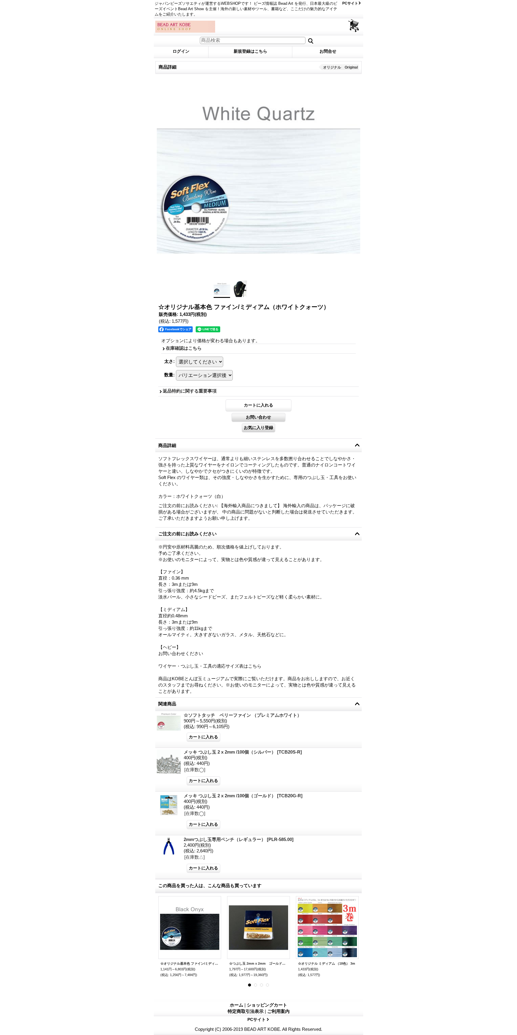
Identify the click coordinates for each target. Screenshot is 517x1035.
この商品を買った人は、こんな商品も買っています (209, 885)
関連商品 (167, 703)
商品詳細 (167, 445)
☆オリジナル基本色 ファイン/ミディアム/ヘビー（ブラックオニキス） (189, 963)
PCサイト (350, 3)
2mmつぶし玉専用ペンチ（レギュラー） (239, 839)
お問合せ (328, 51)
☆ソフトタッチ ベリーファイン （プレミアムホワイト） (243, 715)
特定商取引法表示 (246, 1011)
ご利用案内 (278, 1011)
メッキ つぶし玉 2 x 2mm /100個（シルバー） (243, 751)
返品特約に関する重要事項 (190, 390)
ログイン (181, 51)
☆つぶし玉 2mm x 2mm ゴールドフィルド (258, 963)
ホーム (236, 1004)
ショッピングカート (354, 26)
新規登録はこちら (250, 51)
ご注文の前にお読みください (187, 533)
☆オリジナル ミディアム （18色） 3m (326, 963)
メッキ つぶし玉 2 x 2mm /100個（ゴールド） (243, 795)
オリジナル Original (340, 67)
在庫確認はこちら (184, 348)
